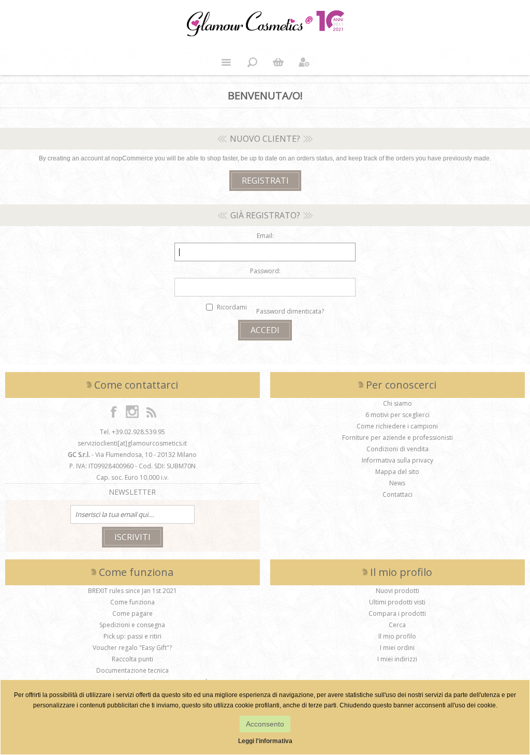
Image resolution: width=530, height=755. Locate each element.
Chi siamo (397, 403)
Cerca (397, 624)
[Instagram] (132, 411)
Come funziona (132, 602)
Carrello (278, 62)
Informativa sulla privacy (397, 460)
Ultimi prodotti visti (397, 602)
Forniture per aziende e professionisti (397, 437)
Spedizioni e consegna (132, 624)
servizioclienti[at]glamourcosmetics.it (132, 443)
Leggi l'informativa (265, 741)
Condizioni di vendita (397, 449)
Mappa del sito (397, 471)
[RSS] (151, 411)
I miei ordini (397, 647)
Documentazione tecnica (132, 670)
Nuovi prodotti (397, 590)
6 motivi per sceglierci (397, 414)
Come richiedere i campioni (397, 426)
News (397, 483)
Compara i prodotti (397, 613)
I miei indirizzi (397, 659)
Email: (265, 235)
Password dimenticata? (290, 311)
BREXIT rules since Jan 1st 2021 (132, 590)
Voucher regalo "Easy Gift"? (132, 647)
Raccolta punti (132, 659)
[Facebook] (114, 411)
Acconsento (265, 724)
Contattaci (397, 494)
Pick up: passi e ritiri (132, 636)
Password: (265, 271)
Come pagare (132, 613)
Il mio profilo (397, 636)
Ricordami (232, 307)
